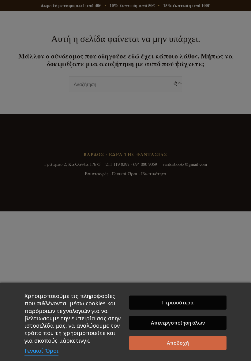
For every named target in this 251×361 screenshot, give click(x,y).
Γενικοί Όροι (41, 350)
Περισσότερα (178, 302)
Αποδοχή (178, 343)
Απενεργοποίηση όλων (178, 322)
